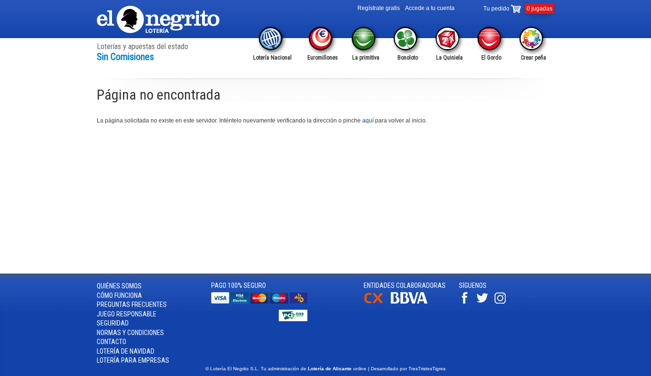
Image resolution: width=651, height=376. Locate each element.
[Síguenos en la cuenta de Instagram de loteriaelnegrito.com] (502, 301)
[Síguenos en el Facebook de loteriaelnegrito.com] (467, 301)
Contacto (111, 342)
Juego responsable (126, 314)
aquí (368, 120)
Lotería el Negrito (159, 19)
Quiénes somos (119, 286)
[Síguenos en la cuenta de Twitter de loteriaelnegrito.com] (485, 301)
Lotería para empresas (133, 360)
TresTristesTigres (427, 368)
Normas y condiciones (130, 332)
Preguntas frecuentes (132, 304)
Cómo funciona (119, 295)
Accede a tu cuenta (430, 8)
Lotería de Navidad (125, 351)
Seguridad (113, 323)
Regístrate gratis (378, 8)
